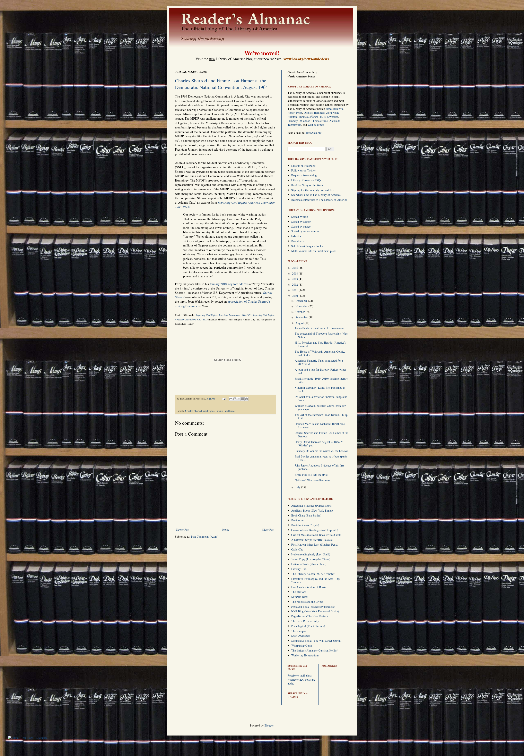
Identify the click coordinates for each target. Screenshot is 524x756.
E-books (296, 236)
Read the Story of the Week (307, 185)
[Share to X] (239, 399)
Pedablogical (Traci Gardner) (308, 626)
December (302, 301)
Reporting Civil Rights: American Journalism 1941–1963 (223, 315)
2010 (295, 296)
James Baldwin (334, 109)
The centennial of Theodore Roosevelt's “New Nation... (321, 335)
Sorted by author (301, 222)
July (298, 487)
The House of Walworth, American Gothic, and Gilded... (320, 353)
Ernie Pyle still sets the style (311, 475)
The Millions (298, 592)
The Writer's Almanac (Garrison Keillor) (315, 650)
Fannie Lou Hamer (225, 411)
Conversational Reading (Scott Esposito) (314, 530)
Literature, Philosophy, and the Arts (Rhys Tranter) (315, 580)
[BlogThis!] (235, 399)
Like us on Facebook (303, 166)
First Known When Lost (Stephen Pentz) (315, 544)
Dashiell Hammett (314, 113)
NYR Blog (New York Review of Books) (315, 611)
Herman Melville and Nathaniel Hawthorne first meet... (320, 425)
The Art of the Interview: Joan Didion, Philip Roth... (321, 416)
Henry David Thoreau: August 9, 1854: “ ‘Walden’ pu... (318, 443)
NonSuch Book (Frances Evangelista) (313, 606)
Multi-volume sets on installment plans (313, 251)
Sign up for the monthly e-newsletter (312, 190)
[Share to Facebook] (243, 399)
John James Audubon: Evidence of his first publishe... (319, 467)
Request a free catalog (304, 175)
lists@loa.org (314, 133)
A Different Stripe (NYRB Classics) (312, 540)
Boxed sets (297, 241)
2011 (295, 290)
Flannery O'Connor (299, 121)
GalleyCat (297, 549)
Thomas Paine (319, 121)
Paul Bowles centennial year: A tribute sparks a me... (321, 458)
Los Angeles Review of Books (308, 587)
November (302, 306)
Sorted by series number (305, 231)
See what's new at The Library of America (316, 195)
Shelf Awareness (300, 636)
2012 (295, 284)
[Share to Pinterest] (246, 399)
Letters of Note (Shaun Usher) (308, 564)
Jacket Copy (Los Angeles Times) (310, 559)
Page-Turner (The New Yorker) (309, 616)
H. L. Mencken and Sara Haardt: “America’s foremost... (320, 344)
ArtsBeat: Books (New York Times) (312, 510)
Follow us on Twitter (303, 170)
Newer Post (182, 529)
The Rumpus (298, 631)
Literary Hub (298, 569)
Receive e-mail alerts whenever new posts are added (301, 679)
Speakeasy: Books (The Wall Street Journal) (316, 640)
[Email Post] (223, 398)
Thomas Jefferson (308, 117)
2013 (295, 279)
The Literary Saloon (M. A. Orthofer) (313, 574)
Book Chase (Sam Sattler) (306, 515)
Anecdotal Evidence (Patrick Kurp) (311, 505)
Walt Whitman (316, 125)
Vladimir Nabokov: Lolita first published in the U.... (320, 389)
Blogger (268, 725)
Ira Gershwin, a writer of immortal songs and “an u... (321, 398)
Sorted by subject (301, 226)
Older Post (268, 529)
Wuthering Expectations (305, 655)
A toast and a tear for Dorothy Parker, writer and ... (320, 371)
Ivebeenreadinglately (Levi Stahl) (310, 554)
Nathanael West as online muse (312, 480)
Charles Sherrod (193, 411)
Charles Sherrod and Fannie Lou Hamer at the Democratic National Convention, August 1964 (221, 83)
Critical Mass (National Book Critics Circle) (316, 535)
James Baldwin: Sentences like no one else (319, 328)
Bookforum (297, 520)
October (301, 312)
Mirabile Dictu (299, 597)
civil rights (209, 411)
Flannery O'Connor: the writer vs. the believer (321, 451)
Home (225, 529)
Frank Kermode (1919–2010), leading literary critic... (321, 380)
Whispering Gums (301, 645)
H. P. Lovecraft (329, 117)
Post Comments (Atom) (204, 536)
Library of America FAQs (306, 180)
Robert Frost (295, 113)
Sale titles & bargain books (307, 246)
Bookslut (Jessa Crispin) (305, 525)
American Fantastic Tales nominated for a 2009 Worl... (319, 362)
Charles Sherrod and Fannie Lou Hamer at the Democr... (321, 434)
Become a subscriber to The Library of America (319, 200)
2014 (295, 273)
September (302, 317)
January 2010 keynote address (229, 284)
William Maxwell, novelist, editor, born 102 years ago (320, 407)
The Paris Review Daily (305, 621)
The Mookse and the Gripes (307, 602)
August (300, 323)
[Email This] (231, 399)
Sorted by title (299, 217)
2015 (295, 268)
